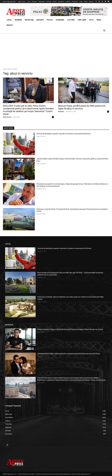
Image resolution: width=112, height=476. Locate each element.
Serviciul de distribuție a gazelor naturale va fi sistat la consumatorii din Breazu (64, 134)
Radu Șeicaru (7, 117)
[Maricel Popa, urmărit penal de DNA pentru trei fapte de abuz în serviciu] (83, 90)
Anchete (6, 102)
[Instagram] (99, 1)
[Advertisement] (56, 49)
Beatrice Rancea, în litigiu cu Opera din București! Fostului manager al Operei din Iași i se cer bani (70, 329)
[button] (104, 30)
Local (60, 102)
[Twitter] (102, 1)
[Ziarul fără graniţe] (16, 11)
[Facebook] (96, 1)
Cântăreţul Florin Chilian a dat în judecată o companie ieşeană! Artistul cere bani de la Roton (68, 354)
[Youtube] (108, 1)
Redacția (61, 111)
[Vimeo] (105, 1)
